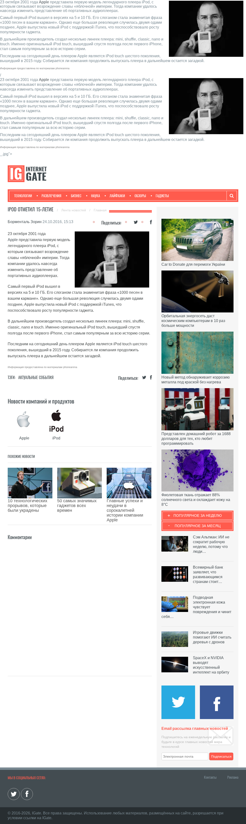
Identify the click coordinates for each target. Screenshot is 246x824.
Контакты (210, 777)
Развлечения (51, 195)
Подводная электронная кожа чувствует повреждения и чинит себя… (196, 607)
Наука (95, 195)
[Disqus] (80, 601)
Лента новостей (74, 210)
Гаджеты (162, 195)
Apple (44, 2)
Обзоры (140, 195)
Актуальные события (36, 377)
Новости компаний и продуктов (41, 401)
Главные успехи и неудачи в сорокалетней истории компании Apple (125, 510)
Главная (100, 210)
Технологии (23, 195)
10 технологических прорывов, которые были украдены (27, 505)
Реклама (232, 777)
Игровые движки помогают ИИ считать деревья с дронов (212, 637)
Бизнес (76, 195)
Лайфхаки (117, 195)
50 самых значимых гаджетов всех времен (77, 505)
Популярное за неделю (197, 515)
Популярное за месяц (198, 526)
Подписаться (221, 756)
